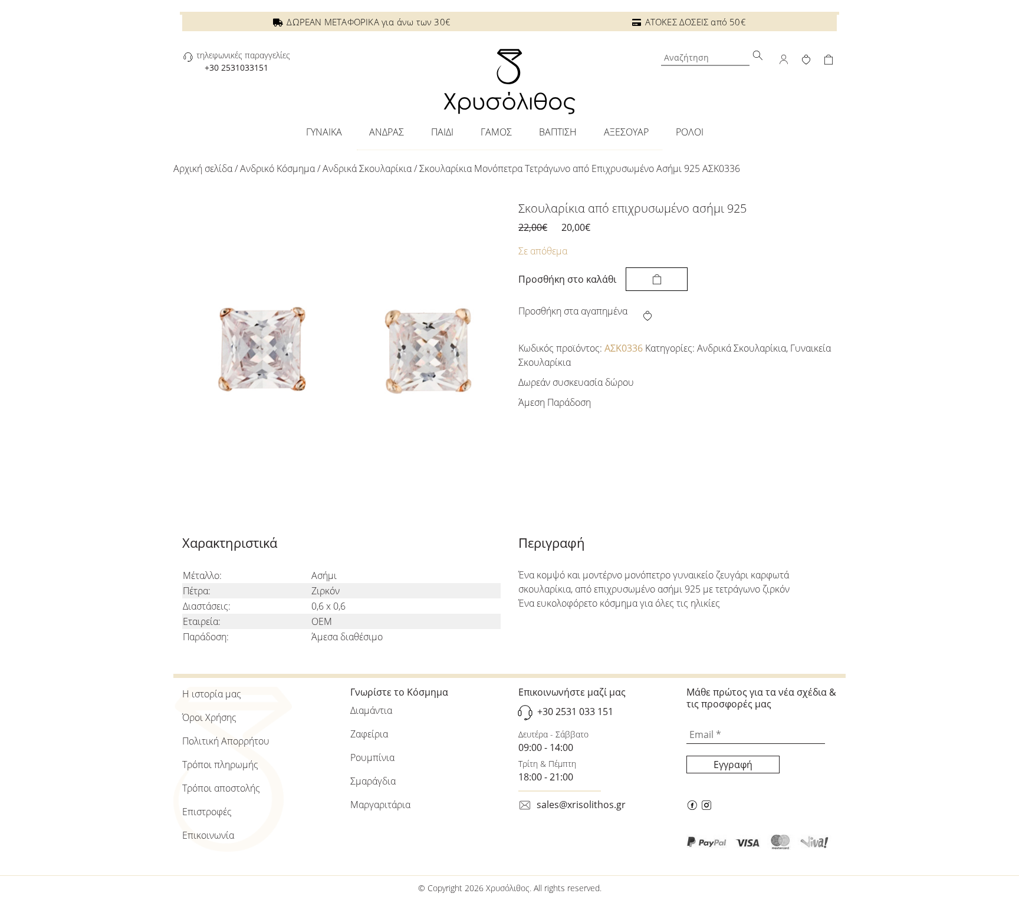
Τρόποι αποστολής (221, 788)
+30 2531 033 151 (575, 711)
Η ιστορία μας (211, 693)
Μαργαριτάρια (380, 804)
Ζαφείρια (369, 733)
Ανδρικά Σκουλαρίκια (367, 168)
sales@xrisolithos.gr (581, 804)
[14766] (657, 279)
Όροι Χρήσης (209, 717)
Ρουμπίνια (372, 757)
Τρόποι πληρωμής (220, 764)
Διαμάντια (371, 710)
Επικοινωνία (208, 835)
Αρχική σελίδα (202, 168)
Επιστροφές (207, 811)
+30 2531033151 (236, 67)
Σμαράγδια (373, 781)
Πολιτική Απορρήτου (225, 740)
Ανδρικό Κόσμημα (277, 168)
